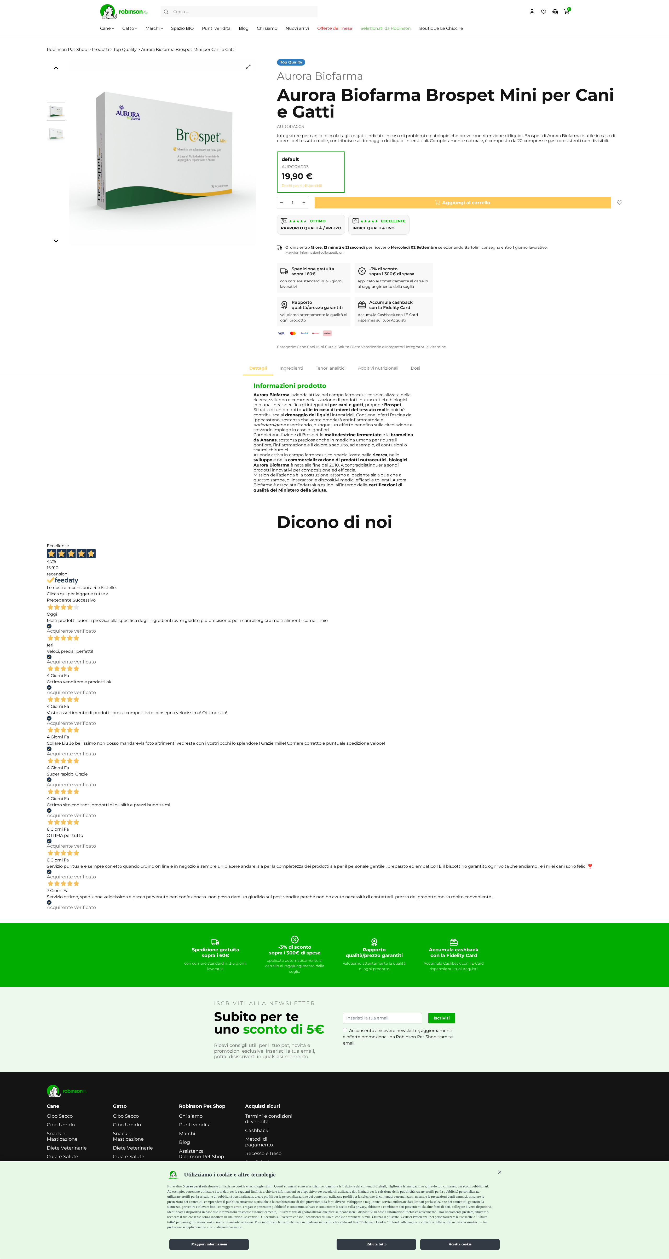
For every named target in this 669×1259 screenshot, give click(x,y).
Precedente (59, 600)
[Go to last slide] (56, 68)
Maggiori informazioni (209, 1244)
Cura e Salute (337, 347)
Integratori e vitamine (426, 347)
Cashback (256, 1130)
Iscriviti (442, 1018)
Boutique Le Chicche (441, 28)
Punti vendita (216, 28)
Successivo (84, 600)
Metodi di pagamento (259, 1142)
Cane (105, 28)
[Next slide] (56, 240)
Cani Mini (315, 347)
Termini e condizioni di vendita (268, 1119)
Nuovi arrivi (297, 28)
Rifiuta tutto (376, 1244)
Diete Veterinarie (67, 1148)
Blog (244, 28)
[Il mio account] (532, 11)
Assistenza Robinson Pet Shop (201, 1154)
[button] (500, 1172)
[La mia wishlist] (543, 11)
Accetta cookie (460, 1244)
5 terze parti (192, 1186)
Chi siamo (267, 28)
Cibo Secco (60, 1116)
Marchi (153, 28)
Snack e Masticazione (62, 1136)
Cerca (166, 11)
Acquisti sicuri (262, 1106)
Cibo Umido (61, 1125)
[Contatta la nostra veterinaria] (555, 11)
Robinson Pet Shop (202, 1106)
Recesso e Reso (263, 1153)
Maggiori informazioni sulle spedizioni (314, 252)
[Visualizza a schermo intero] (248, 67)
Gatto (128, 28)
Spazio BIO (182, 28)
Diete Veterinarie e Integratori (377, 347)
